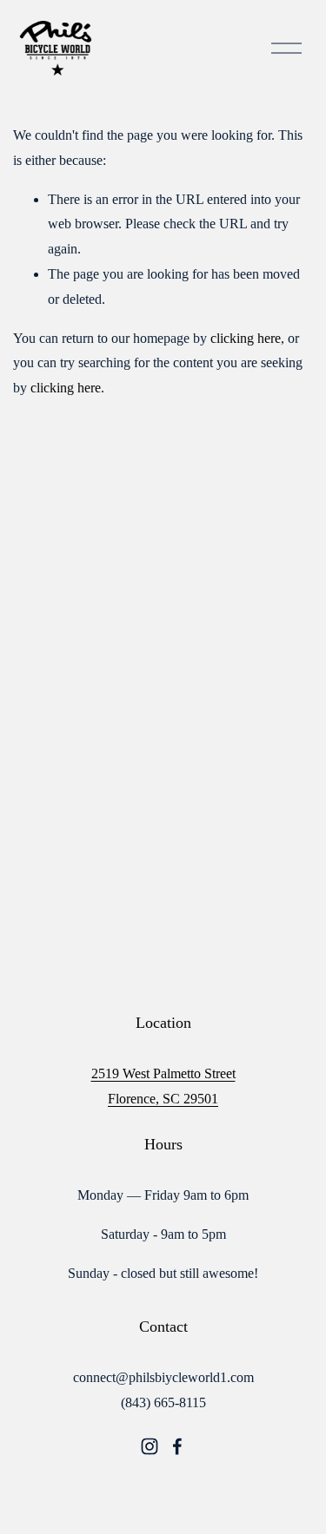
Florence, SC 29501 (163, 1098)
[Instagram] (149, 1446)
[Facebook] (177, 1446)
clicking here (245, 338)
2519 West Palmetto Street (163, 1073)
